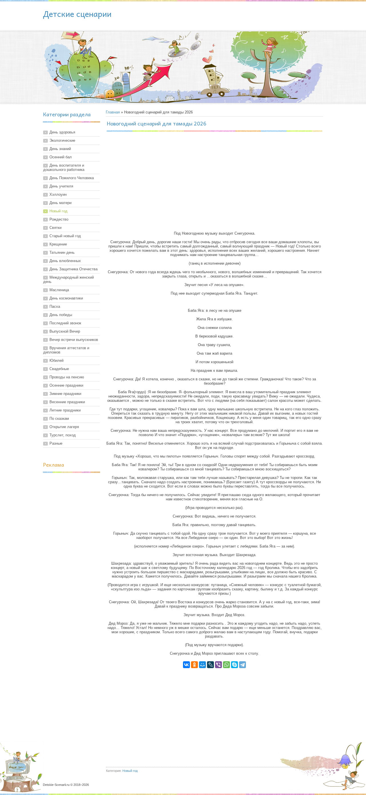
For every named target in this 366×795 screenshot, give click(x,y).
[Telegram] (242, 664)
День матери (60, 203)
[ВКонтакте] (186, 664)
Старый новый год (65, 236)
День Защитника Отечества (73, 269)
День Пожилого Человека (71, 178)
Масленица (59, 290)
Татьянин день (62, 252)
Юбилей (56, 360)
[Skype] (234, 664)
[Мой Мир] (202, 664)
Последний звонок (65, 323)
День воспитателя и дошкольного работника (63, 167)
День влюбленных (65, 261)
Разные (55, 443)
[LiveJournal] (210, 664)
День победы (60, 315)
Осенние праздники (66, 385)
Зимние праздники (65, 393)
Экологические (62, 140)
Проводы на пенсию (66, 377)
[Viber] (218, 664)
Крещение (58, 244)
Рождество (58, 219)
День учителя (61, 186)
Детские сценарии (77, 13)
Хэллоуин (58, 194)
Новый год (58, 211)
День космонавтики (66, 298)
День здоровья (62, 132)
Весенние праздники (67, 402)
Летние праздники (65, 410)
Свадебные (59, 369)
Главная (113, 112)
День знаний (60, 149)
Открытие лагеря (64, 427)
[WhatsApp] (226, 664)
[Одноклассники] (194, 664)
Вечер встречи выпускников (73, 339)
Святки (55, 227)
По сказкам (59, 418)
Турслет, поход (62, 435)
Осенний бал (60, 157)
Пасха (54, 306)
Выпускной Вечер (64, 331)
